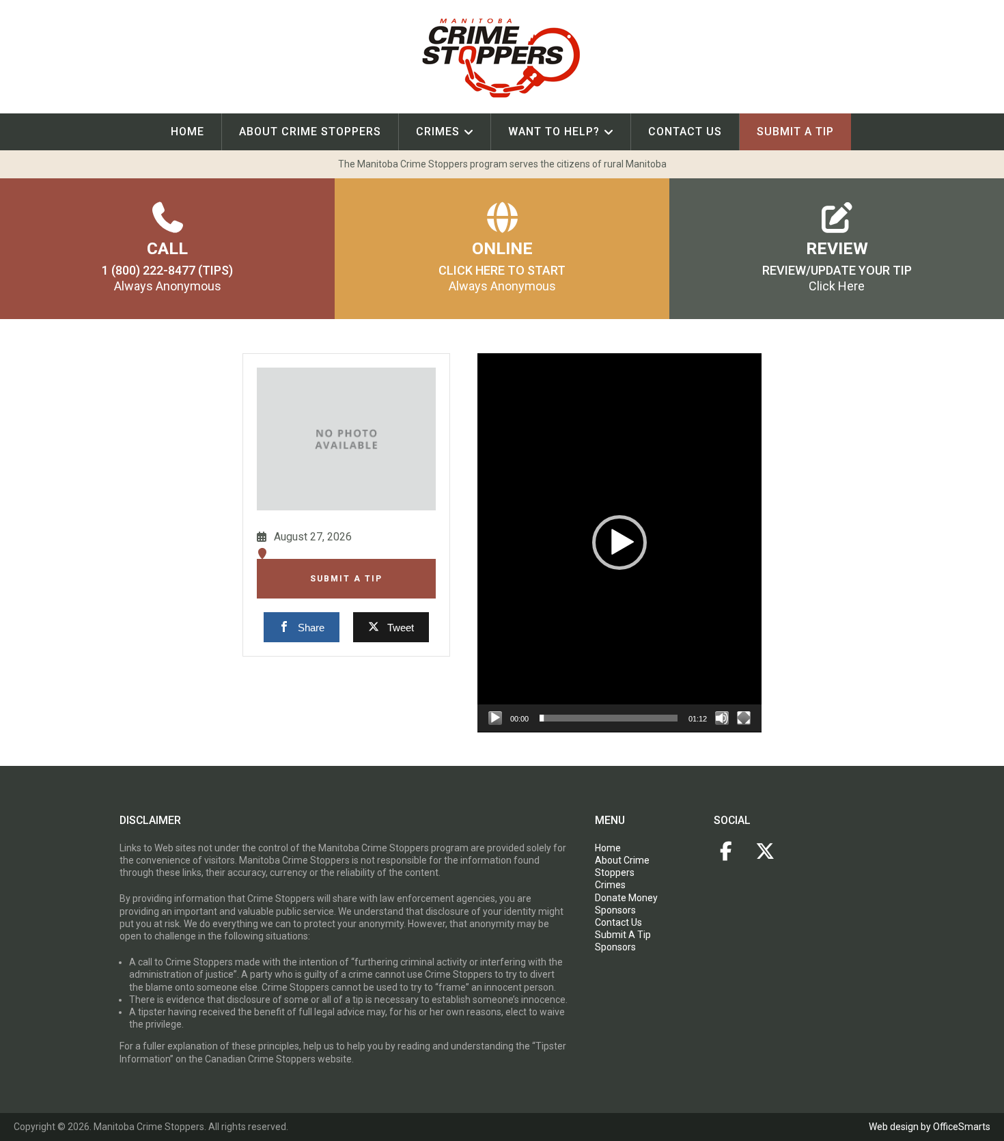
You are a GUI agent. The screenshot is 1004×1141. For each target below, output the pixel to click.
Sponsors (615, 910)
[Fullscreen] (744, 718)
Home (187, 131)
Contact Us (685, 131)
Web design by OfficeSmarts (929, 1126)
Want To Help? (554, 131)
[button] (619, 542)
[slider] (609, 718)
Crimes (438, 131)
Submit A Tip (346, 578)
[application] (619, 542)
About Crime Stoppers (310, 131)
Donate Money (626, 897)
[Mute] (722, 718)
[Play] (495, 718)
